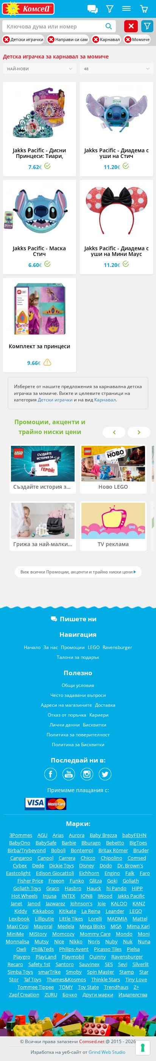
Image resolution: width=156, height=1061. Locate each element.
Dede (38, 865)
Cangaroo (21, 857)
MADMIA (117, 918)
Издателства (133, 994)
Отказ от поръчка (67, 715)
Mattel (140, 918)
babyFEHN (134, 835)
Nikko (76, 941)
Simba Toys (20, 971)
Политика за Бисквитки (78, 744)
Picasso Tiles (108, 949)
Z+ (136, 987)
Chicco (88, 857)
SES (109, 964)
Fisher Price (30, 880)
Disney (86, 865)
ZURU (51, 994)
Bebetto (115, 842)
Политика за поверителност (78, 734)
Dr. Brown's (130, 865)
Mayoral (43, 926)
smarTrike (49, 971)
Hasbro (73, 888)
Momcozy (63, 933)
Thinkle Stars (105, 979)
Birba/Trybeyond (27, 850)
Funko (77, 880)
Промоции (73, 647)
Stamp (126, 971)
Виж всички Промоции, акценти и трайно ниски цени (76, 572)
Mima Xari (138, 926)
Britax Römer (113, 850)
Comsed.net (92, 1041)
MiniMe (15, 933)
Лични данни (65, 725)
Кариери (99, 715)
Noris (94, 941)
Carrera (67, 857)
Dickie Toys (61, 865)
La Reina (90, 911)
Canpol (45, 857)
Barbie (69, 842)
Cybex (20, 865)
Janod (34, 903)
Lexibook (19, 918)
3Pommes (20, 835)
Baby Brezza (103, 835)
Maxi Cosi (17, 926)
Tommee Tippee (35, 987)
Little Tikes (71, 918)
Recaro (15, 964)
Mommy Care (95, 933)
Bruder (141, 850)
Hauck (94, 888)
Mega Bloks (92, 926)
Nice (59, 941)
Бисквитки (94, 725)
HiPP (137, 888)
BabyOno (19, 842)
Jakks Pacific (131, 895)
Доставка (105, 705)
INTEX (68, 895)
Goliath (131, 880)
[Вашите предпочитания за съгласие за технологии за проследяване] (143, 1047)
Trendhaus (116, 987)
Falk (129, 873)
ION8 (86, 895)
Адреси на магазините (66, 705)
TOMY (66, 987)
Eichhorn (89, 873)
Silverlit (141, 964)
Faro (145, 873)
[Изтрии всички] (131, 26)
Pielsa (133, 949)
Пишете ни (78, 618)
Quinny (97, 956)
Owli (21, 949)
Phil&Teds (42, 949)
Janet (16, 903)
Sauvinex (89, 964)
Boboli (58, 850)
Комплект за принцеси (39, 346)
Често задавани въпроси (78, 695)
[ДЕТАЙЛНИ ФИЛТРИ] (110, 9)
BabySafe (46, 842)
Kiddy (20, 911)
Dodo (106, 865)
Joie (102, 903)
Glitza (95, 880)
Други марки (98, 994)
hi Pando (116, 888)
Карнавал (105, 399)
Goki (112, 880)
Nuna (144, 941)
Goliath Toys (27, 888)
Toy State (88, 987)
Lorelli (95, 918)
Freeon (56, 880)
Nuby (111, 941)
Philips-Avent (74, 949)
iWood (105, 895)
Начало (32, 647)
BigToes (138, 842)
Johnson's (81, 903)
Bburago (91, 842)
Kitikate (67, 911)
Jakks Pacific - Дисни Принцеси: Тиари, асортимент (39, 156)
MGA (116, 926)
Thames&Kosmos (66, 979)
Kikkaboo (43, 911)
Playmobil (73, 956)
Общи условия (78, 685)
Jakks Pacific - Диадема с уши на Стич (116, 153)
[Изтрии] (6, 39)
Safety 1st (39, 964)
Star (143, 971)
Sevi (122, 964)
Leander (115, 911)
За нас (51, 647)
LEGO (94, 647)
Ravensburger (117, 647)
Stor (14, 979)
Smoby (74, 971)
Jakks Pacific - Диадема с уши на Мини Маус (116, 251)
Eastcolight (18, 873)
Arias (58, 835)
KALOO (119, 903)
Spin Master (100, 971)
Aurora (76, 835)
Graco (52, 888)
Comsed (137, 857)
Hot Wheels (24, 895)
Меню (126, 9)
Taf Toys (32, 979)
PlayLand (46, 956)
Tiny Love (136, 979)
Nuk (128, 941)
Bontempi (82, 850)
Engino (112, 873)
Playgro (21, 956)
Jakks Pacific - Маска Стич (39, 251)
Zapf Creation (24, 994)
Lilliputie (44, 918)
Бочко (69, 994)
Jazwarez (55, 903)
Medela (66, 926)
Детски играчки (55, 399)
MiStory (38, 933)
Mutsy (41, 941)
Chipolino (111, 857)
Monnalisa (17, 941)
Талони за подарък (78, 657)
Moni (144, 933)
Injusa (49, 895)
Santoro (65, 964)
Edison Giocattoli (55, 873)
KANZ (139, 903)
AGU (42, 835)
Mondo (124, 933)
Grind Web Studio (107, 1052)
